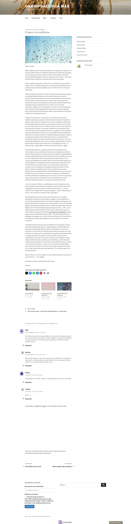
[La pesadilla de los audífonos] (64, 286)
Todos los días (81, 45)
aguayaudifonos (34, 311)
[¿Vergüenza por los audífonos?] (48, 286)
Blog (44, 18)
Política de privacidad (31, 494)
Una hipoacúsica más (47, 6)
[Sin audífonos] (32, 286)
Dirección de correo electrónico (34, 486)
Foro (61, 18)
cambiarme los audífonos (57, 212)
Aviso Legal (28, 516)
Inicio (26, 18)
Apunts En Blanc (81, 48)
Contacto (53, 18)
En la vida (31, 308)
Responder (28, 345)
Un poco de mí (36, 18)
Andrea (42, 29)
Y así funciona (81, 51)
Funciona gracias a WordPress (41, 516)
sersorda (63, 311)
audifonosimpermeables (49, 311)
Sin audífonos (29, 293)
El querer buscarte (82, 55)
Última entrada (81, 41)
